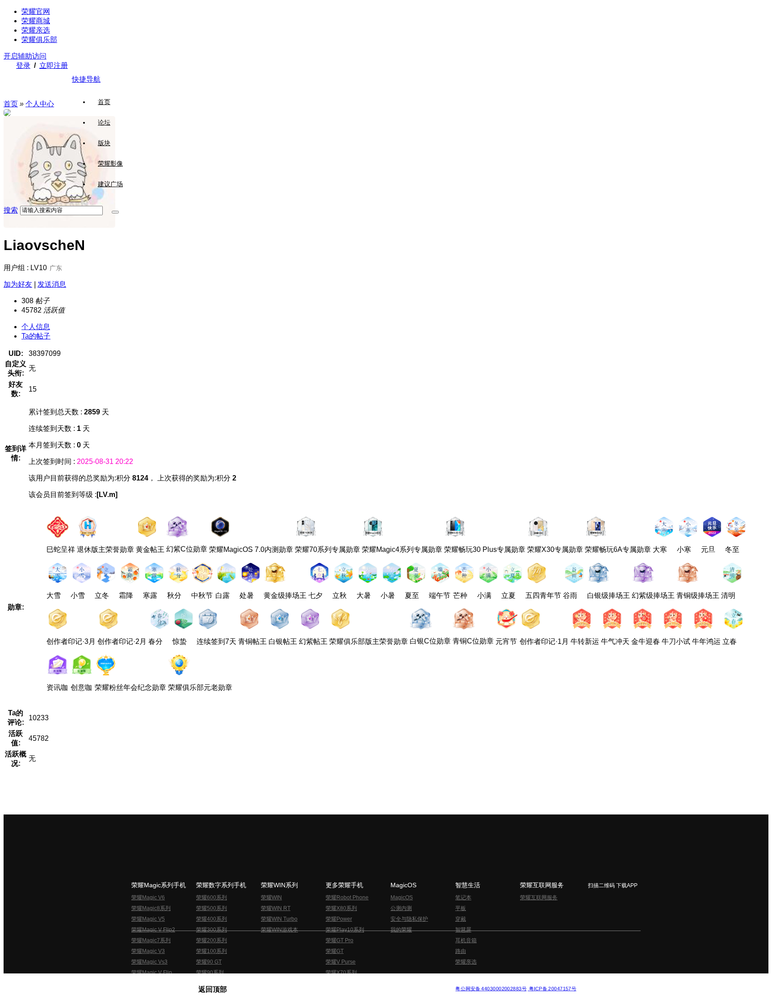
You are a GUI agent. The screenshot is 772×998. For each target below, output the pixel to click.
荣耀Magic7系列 (151, 940)
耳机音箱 (466, 940)
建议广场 (110, 184)
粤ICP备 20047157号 (552, 989)
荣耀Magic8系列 (151, 908)
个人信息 (35, 326)
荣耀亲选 (35, 30)
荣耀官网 (35, 11)
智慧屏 (463, 930)
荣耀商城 (35, 21)
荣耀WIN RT (275, 908)
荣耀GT (335, 951)
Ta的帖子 (35, 336)
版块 (104, 142)
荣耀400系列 (211, 919)
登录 (23, 65)
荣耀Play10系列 (345, 930)
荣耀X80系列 (341, 908)
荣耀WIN (271, 897)
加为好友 (18, 284)
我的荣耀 (401, 930)
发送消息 (52, 284)
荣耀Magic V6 (148, 897)
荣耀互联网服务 (539, 897)
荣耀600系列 (211, 897)
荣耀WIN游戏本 (279, 930)
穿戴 (460, 919)
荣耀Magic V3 (148, 951)
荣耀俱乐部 (39, 39)
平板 (460, 908)
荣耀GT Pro (339, 940)
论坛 (104, 122)
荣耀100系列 (211, 951)
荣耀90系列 (210, 972)
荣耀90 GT (209, 962)
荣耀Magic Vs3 (149, 962)
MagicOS (401, 897)
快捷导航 (86, 79)
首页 (104, 101)
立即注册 (53, 65)
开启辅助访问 (25, 56)
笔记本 (463, 897)
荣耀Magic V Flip (151, 972)
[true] (115, 212)
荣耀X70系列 (341, 972)
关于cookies (331, 982)
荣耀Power (339, 919)
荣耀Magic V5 (148, 919)
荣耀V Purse (341, 962)
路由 (460, 951)
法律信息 (356, 982)
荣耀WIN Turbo (279, 919)
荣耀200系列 (211, 940)
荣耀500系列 (211, 908)
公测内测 (401, 908)
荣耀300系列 (211, 930)
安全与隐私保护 (409, 919)
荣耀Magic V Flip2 (153, 930)
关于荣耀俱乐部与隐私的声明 (281, 982)
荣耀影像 (110, 163)
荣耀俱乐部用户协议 (222, 982)
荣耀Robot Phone (347, 897)
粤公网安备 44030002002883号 (490, 989)
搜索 (11, 210)
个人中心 (39, 104)
